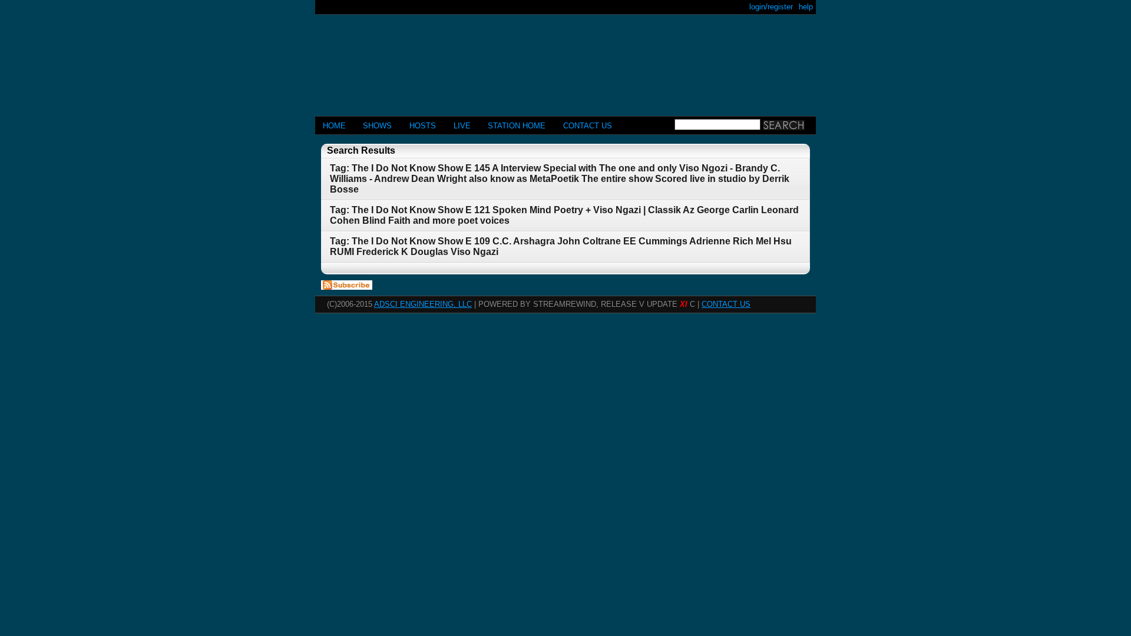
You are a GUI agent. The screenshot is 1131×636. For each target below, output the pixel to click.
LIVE (462, 125)
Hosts (422, 125)
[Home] (565, 60)
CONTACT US (587, 125)
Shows (377, 125)
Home (334, 125)
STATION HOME (516, 125)
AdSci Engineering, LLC (423, 304)
